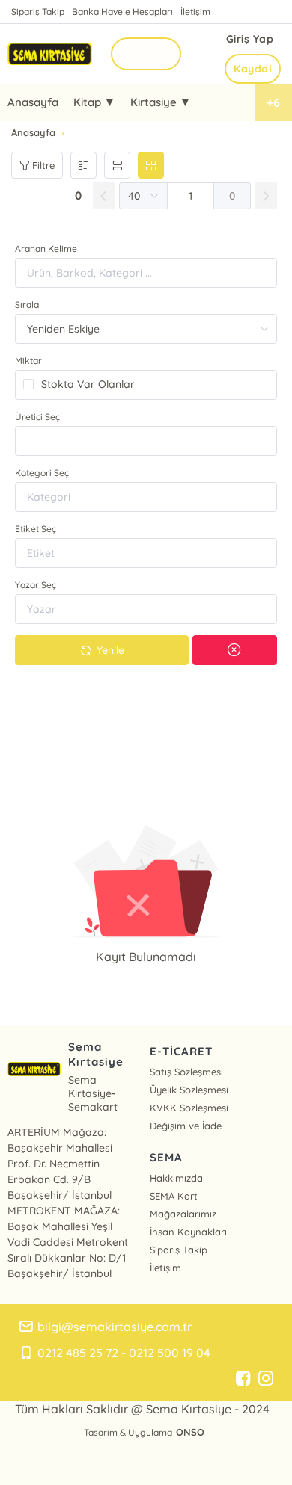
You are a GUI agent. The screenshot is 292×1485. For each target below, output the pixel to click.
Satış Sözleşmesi (186, 1072)
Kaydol (253, 68)
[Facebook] (243, 1379)
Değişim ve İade (186, 1125)
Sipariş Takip (37, 11)
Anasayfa (32, 102)
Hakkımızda (176, 1178)
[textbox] (146, 441)
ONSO (190, 1432)
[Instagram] (266, 1379)
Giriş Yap (250, 39)
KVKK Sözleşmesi (189, 1108)
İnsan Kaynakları (188, 1232)
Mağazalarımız (183, 1214)
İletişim (195, 11)
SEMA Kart (174, 1196)
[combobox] (146, 441)
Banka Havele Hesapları (122, 11)
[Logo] (49, 53)
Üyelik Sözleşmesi (189, 1090)
